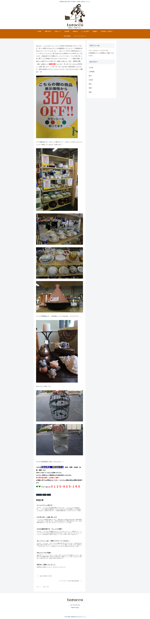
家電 (49, 494)
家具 (45, 494)
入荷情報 (40, 494)
